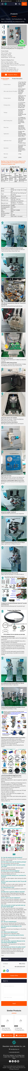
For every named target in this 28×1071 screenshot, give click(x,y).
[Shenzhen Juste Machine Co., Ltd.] (7, 4)
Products (8, 19)
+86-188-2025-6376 (22, 1)
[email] (8, 971)
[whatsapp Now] (22, 46)
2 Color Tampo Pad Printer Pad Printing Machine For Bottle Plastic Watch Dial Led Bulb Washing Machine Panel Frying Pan (20, 1029)
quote (24, 3)
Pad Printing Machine (17, 19)
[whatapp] (4, 970)
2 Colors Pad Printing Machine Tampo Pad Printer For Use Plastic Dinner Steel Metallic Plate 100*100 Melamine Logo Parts (7, 1029)
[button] (4, 45)
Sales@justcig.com (7, 1)
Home (2, 19)
